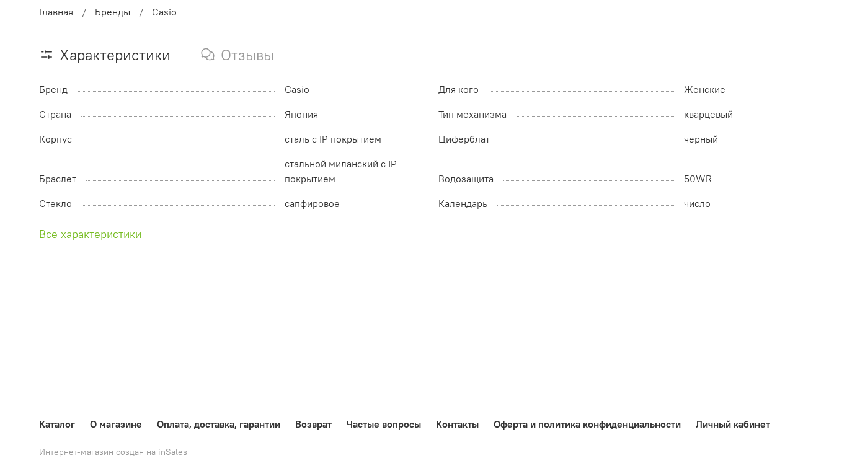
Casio (164, 12)
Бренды (112, 12)
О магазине (116, 424)
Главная (56, 12)
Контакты (457, 424)
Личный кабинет (733, 424)
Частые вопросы (384, 424)
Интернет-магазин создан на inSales (113, 451)
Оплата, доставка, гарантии (218, 424)
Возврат (313, 424)
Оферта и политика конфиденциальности (587, 424)
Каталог (57, 424)
